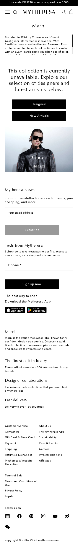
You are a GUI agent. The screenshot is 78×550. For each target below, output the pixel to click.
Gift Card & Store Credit (20, 437)
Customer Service (16, 426)
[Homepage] (39, 12)
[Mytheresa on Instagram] (43, 516)
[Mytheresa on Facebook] (19, 516)
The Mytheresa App (52, 432)
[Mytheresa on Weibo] (67, 516)
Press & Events (48, 443)
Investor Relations (50, 455)
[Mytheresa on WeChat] (7, 526)
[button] (32, 284)
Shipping (11, 449)
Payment (10, 443)
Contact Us (12, 432)
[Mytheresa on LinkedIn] (7, 516)
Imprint (10, 496)
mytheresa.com (48, 540)
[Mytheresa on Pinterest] (31, 516)
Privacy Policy (13, 491)
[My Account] (63, 12)
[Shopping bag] (71, 12)
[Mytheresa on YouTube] (55, 516)
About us (45, 426)
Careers (44, 449)
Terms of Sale (14, 475)
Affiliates (45, 461)
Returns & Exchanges (18, 455)
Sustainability (48, 437)
